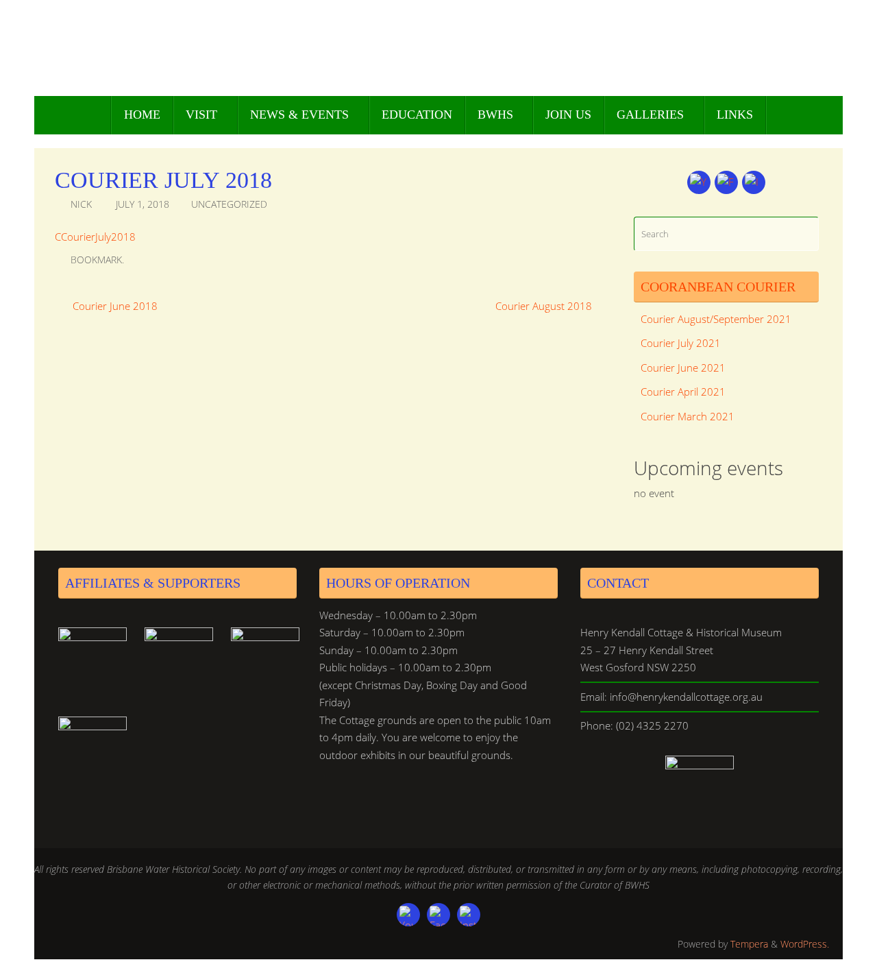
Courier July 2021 (681, 343)
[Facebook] (726, 182)
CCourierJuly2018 (95, 236)
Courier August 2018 (545, 306)
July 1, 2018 (142, 204)
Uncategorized (229, 204)
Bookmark (96, 260)
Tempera (749, 944)
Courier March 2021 (687, 416)
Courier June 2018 (114, 306)
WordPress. (804, 944)
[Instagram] (753, 182)
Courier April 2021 (683, 391)
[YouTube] (699, 182)
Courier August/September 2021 (716, 319)
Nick (81, 204)
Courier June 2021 (683, 367)
